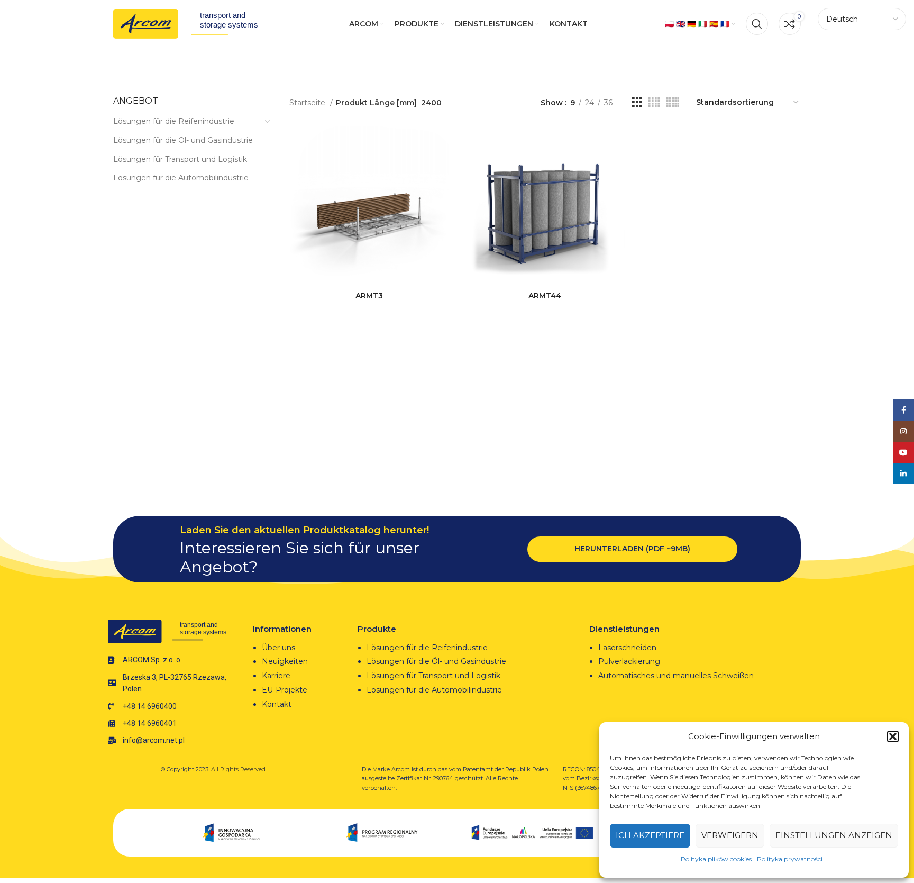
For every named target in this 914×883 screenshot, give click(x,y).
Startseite (308, 102)
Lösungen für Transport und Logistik (180, 159)
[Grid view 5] (672, 102)
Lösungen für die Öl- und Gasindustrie (183, 140)
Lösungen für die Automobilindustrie (181, 178)
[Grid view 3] (637, 102)
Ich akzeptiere (650, 835)
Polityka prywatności (789, 859)
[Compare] (441, 143)
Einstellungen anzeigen (833, 835)
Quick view (441, 167)
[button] (893, 736)
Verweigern (729, 835)
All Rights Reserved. (239, 769)
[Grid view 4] (654, 102)
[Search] (757, 23)
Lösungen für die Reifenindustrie (173, 121)
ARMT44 (544, 296)
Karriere (276, 675)
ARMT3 (369, 296)
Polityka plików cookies (716, 859)
